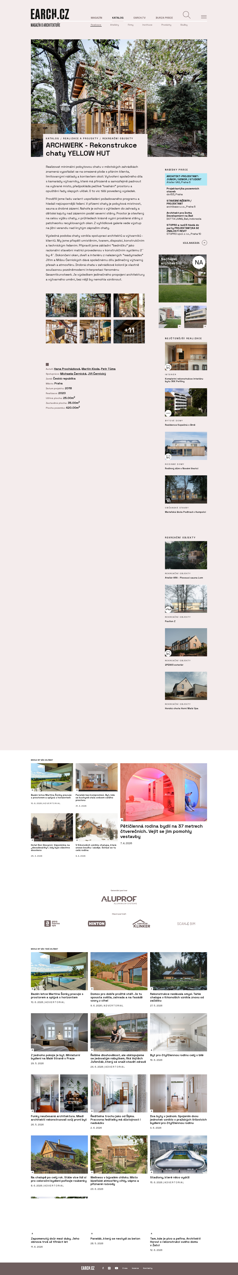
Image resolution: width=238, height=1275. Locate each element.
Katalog (118, 17)
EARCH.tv (140, 17)
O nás (125, 1268)
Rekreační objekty (117, 138)
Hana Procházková (67, 369)
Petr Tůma (108, 369)
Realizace (96, 24)
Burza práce (164, 17)
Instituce (147, 24)
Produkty (166, 24)
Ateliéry (114, 24)
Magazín (96, 17)
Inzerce (135, 1268)
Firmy (130, 24)
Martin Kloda (91, 369)
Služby (183, 24)
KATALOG (52, 138)
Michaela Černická (73, 373)
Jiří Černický (97, 373)
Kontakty (147, 1268)
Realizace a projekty (80, 138)
